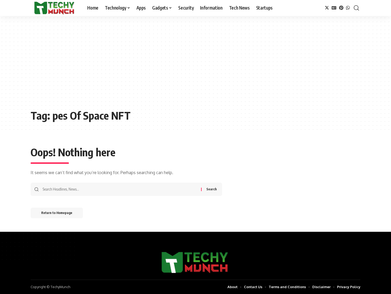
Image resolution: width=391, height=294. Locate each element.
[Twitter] (326, 7)
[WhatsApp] (348, 7)
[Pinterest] (341, 7)
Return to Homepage (56, 213)
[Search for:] (120, 189)
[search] (356, 7)
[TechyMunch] (55, 8)
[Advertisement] (195, 66)
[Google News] (334, 7)
